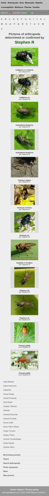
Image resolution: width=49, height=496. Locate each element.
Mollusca (19, 7)
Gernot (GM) (8, 423)
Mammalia (29, 3)
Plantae (27, 7)
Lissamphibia (7, 7)
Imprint (20, 489)
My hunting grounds (11, 455)
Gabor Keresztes (10, 386)
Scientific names (20, 13)
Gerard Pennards (10, 398)
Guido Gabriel (8, 443)
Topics (6, 459)
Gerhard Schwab (9, 419)
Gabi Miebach (8, 382)
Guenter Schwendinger (12, 439)
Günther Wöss (9, 447)
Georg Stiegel (8, 394)
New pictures (8, 475)
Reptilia (39, 3)
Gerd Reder (7, 402)
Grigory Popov (9, 435)
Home (3, 3)
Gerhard (6, 410)
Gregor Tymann (9, 431)
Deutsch (5, 13)
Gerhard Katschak (10, 415)
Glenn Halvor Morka (11, 427)
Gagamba (7, 390)
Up (32, 13)
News (5, 471)
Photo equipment (10, 467)
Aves (21, 3)
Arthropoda (13, 3)
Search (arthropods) (11, 463)
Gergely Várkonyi (10, 406)
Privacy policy (32, 489)
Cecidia (36, 7)
